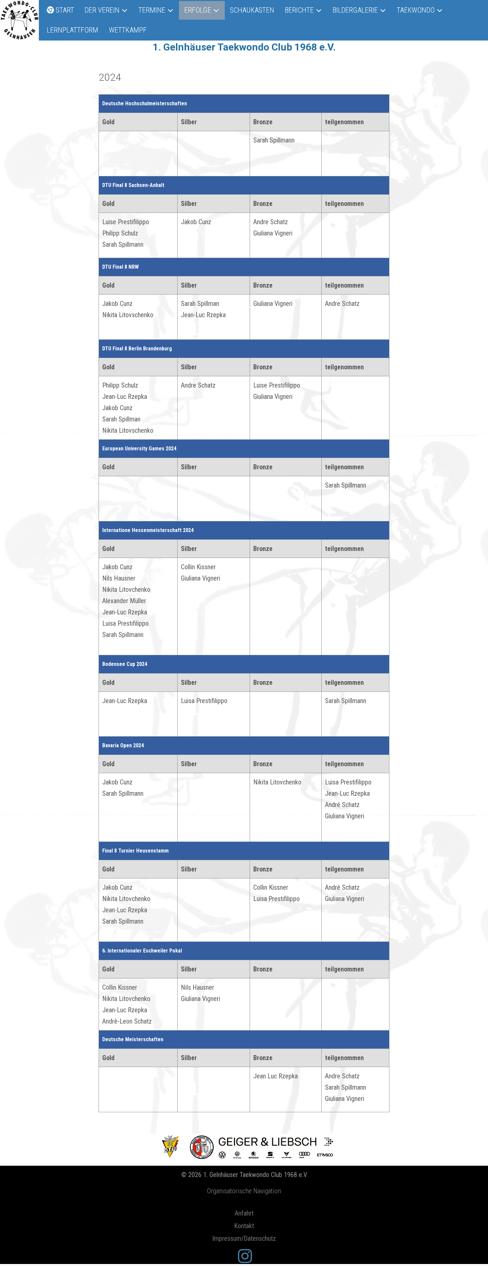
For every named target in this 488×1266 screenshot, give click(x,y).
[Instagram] (245, 1256)
